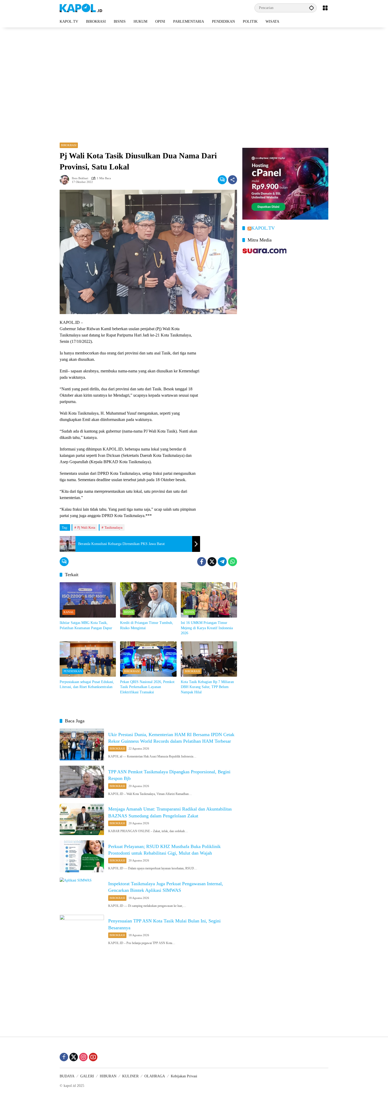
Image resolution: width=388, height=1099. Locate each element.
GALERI (87, 1076)
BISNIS (128, 612)
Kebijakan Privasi (184, 1076)
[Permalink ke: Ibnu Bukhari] (66, 179)
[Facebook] (201, 561)
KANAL (69, 612)
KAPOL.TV (263, 228)
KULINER (130, 1076)
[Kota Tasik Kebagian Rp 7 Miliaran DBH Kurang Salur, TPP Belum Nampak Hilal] (209, 659)
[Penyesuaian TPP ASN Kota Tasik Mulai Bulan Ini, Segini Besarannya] (82, 931)
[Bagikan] (232, 179)
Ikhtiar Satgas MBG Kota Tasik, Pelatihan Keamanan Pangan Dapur (86, 625)
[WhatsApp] (232, 561)
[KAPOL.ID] (81, 8)
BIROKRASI (69, 145)
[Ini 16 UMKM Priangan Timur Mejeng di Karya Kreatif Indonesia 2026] (209, 600)
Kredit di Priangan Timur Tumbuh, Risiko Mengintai (146, 625)
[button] (311, 7)
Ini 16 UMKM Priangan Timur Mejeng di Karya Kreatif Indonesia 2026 (207, 628)
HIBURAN (108, 1076)
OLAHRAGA (154, 1076)
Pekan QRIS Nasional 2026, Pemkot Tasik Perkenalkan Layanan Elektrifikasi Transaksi (147, 687)
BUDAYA (67, 1076)
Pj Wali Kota (86, 527)
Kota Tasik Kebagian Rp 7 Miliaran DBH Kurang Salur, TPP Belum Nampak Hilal (207, 687)
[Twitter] (211, 561)
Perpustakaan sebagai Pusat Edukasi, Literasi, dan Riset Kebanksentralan (87, 684)
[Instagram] (83, 1057)
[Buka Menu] (325, 8)
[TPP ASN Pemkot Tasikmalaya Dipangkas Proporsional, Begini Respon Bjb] (82, 782)
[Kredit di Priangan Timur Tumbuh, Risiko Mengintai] (148, 600)
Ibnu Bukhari (80, 178)
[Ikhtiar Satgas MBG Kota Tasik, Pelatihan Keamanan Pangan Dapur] (88, 600)
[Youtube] (93, 1057)
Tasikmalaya (113, 527)
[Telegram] (222, 561)
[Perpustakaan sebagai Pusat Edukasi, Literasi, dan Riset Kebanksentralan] (88, 659)
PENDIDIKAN (73, 671)
